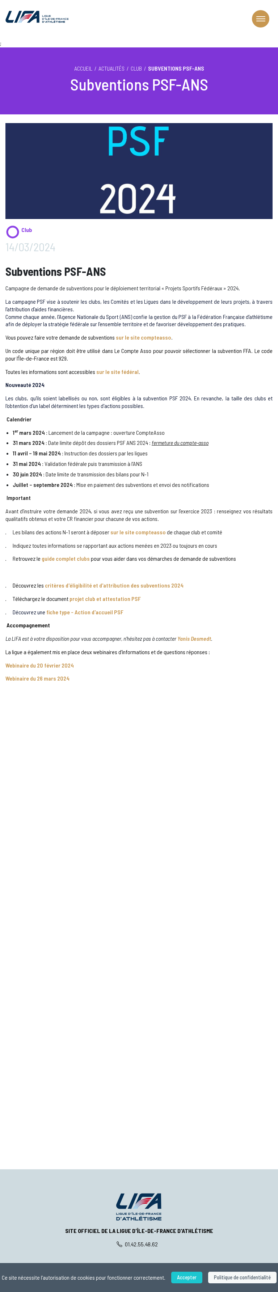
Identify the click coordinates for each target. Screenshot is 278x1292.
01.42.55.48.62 (141, 1244)
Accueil (83, 68)
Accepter (187, 1277)
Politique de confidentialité (242, 1277)
